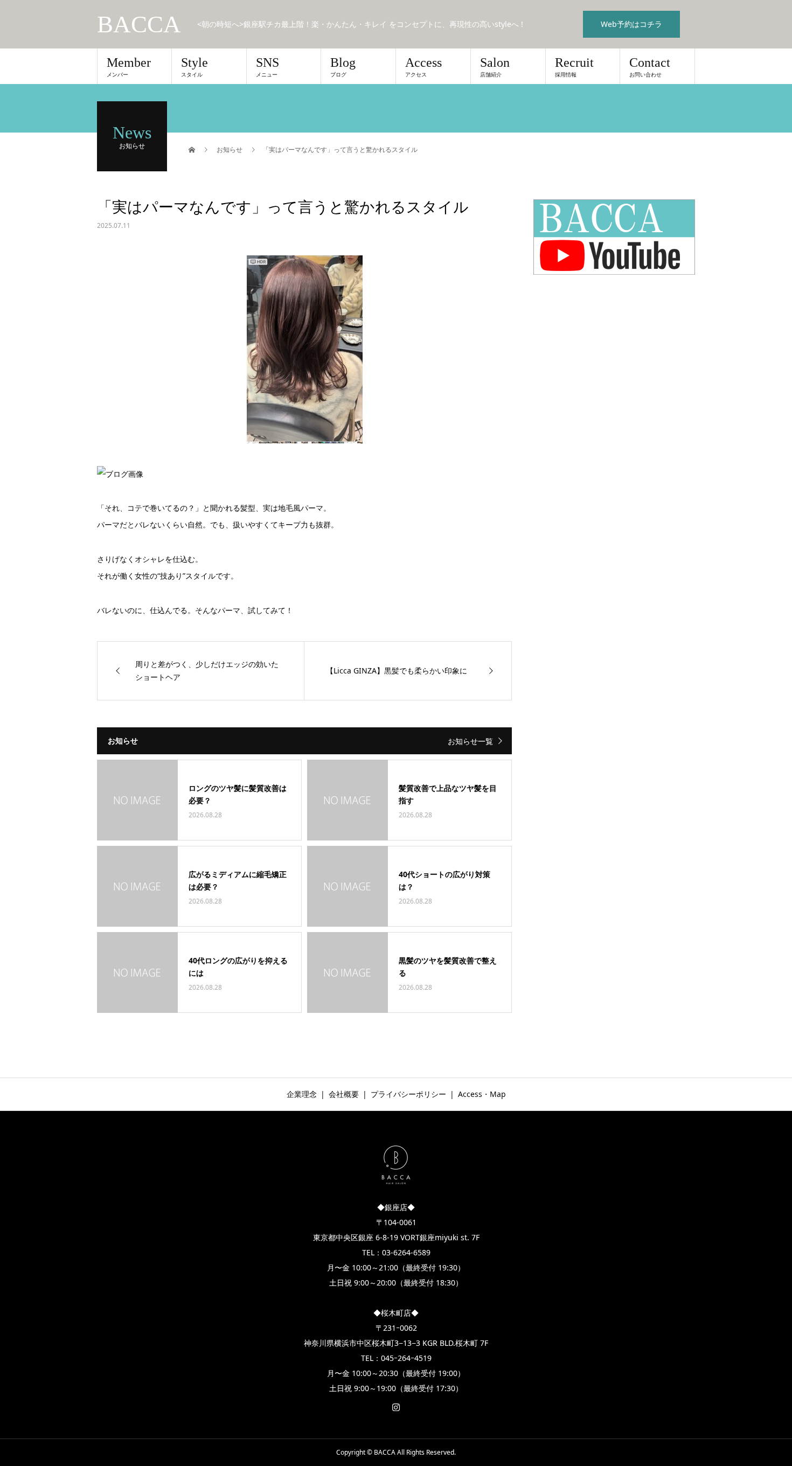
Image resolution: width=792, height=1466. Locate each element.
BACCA (139, 24)
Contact (649, 66)
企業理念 (302, 1094)
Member (129, 66)
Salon (495, 66)
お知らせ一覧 (470, 741)
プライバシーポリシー (408, 1094)
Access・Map (482, 1094)
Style (194, 66)
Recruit (574, 66)
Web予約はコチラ (631, 24)
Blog (343, 66)
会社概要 (344, 1094)
